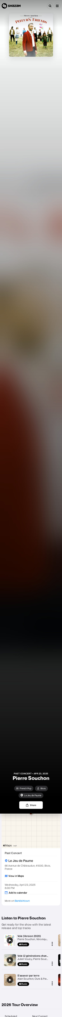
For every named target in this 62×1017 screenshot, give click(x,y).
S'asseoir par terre (28, 975)
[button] (57, 6)
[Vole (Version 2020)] (10, 940)
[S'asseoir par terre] (10, 980)
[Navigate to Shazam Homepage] (11, 6)
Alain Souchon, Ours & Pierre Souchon (39, 978)
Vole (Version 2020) (29, 936)
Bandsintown (22, 900)
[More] (52, 944)
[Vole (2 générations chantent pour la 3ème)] (10, 960)
